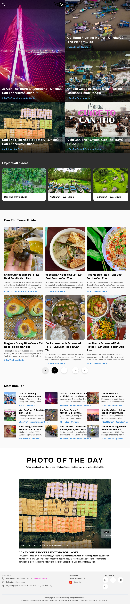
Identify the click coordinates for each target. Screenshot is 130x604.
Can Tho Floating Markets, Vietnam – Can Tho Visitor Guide (30, 395)
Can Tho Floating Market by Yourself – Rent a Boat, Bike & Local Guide (113, 428)
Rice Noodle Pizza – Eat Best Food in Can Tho (104, 276)
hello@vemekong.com (15, 582)
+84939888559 (40, 578)
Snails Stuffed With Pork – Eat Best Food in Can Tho (22, 276)
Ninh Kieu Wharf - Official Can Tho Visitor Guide (113, 411)
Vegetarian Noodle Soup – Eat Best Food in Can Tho (63, 276)
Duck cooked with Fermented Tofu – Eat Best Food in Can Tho (63, 347)
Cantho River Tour (45, 600)
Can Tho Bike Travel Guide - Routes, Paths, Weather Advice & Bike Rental (75, 428)
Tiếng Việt (77, 582)
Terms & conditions (77, 578)
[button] (45, 370)
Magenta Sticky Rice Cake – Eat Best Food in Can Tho (23, 345)
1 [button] (54, 370)
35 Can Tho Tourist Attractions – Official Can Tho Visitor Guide (75, 394)
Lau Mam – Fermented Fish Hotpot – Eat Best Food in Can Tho (105, 347)
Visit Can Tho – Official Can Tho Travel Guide (34, 411)
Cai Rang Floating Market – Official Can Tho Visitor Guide (70, 411)
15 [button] (75, 370)
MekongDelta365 (95, 467)
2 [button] (64, 370)
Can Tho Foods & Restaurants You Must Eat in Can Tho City (112, 395)
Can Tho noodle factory (46, 559)
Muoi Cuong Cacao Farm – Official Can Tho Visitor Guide (31, 428)
